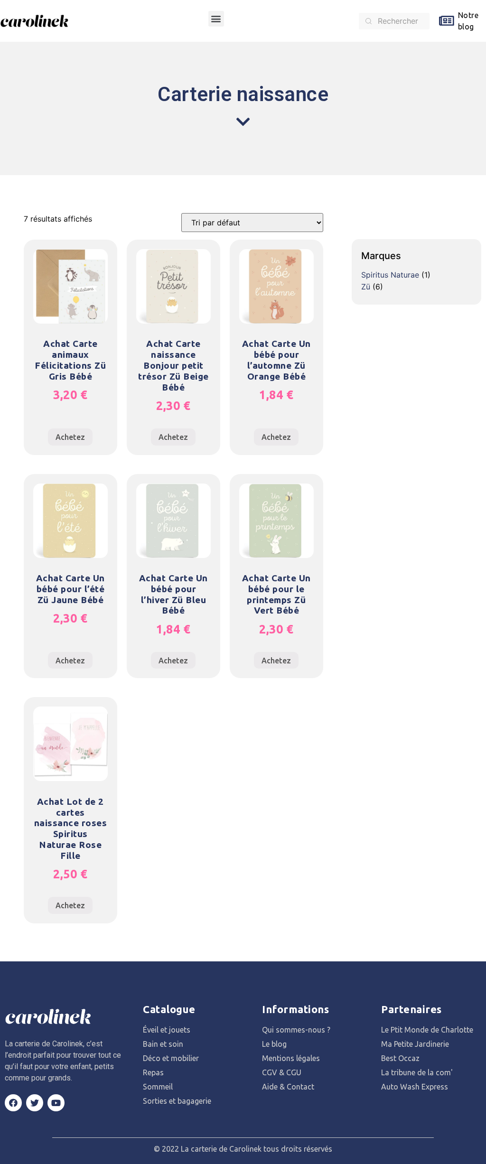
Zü (365, 286)
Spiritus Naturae (390, 274)
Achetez (70, 437)
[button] (216, 19)
